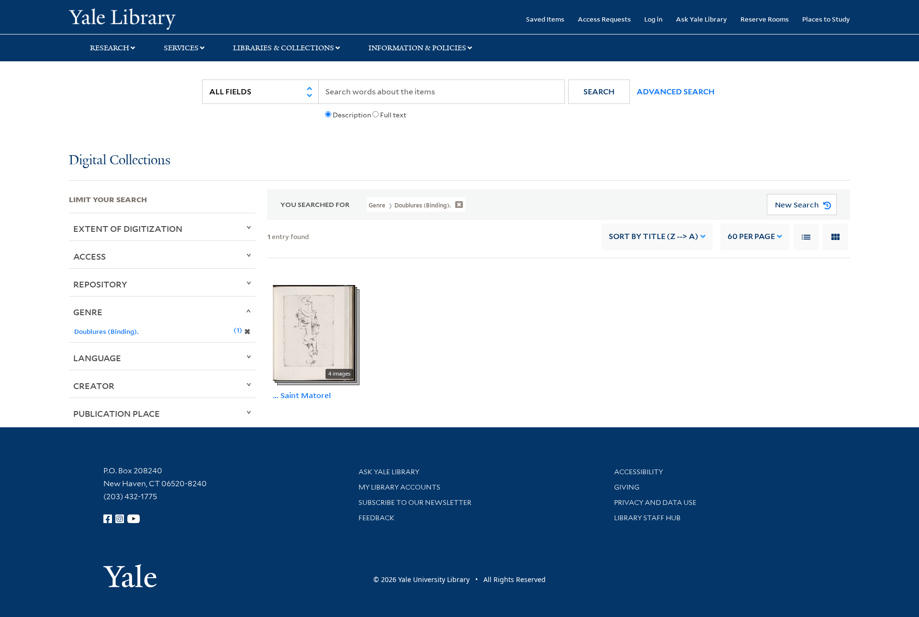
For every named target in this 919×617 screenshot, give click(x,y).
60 (751, 236)
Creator (93, 385)
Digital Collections (119, 160)
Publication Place (116, 413)
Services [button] (181, 48)
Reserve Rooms (764, 18)
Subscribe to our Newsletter (415, 502)
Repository (100, 284)
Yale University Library (127, 18)
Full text (393, 115)
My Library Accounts (399, 487)
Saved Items (545, 18)
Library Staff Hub (647, 518)
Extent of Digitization (127, 228)
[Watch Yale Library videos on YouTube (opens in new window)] (133, 518)
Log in (653, 18)
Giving (626, 487)
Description (352, 115)
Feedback (376, 518)
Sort (653, 236)
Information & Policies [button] (417, 48)
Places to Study (826, 18)
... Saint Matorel (302, 395)
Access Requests (604, 18)
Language (97, 358)
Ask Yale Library (701, 18)
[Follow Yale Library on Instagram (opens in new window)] (119, 518)
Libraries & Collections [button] (283, 48)
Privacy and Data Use (655, 502)
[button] (599, 92)
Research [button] (109, 48)
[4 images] (314, 332)
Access (89, 256)
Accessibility (638, 472)
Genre (87, 312)
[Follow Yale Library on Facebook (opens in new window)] (107, 518)
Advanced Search (676, 91)
